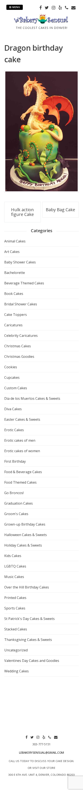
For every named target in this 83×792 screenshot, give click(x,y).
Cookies (10, 367)
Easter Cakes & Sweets (22, 419)
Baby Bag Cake (60, 209)
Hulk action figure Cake (22, 212)
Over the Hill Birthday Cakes (26, 587)
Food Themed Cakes (20, 482)
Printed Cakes (15, 597)
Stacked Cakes (15, 629)
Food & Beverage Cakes (23, 472)
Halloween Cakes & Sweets (25, 534)
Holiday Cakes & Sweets (23, 545)
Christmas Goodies (19, 356)
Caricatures (13, 325)
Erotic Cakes (14, 430)
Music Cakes (14, 576)
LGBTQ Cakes (15, 566)
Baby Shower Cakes (20, 262)
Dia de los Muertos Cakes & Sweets (32, 398)
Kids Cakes (12, 555)
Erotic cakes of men (19, 440)
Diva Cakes (13, 409)
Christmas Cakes (17, 346)
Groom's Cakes (16, 513)
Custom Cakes (15, 388)
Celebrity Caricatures (21, 335)
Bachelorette (14, 272)
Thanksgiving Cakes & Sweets (28, 639)
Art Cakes (12, 251)
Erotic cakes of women (22, 451)
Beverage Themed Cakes (24, 283)
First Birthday (15, 461)
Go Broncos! (14, 492)
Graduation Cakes (18, 503)
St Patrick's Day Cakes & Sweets (29, 618)
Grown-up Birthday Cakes (24, 524)
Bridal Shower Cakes (20, 304)
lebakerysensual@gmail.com (41, 752)
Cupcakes (12, 377)
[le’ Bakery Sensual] (41, 23)
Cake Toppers (15, 314)
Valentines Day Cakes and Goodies (31, 660)
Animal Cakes (15, 241)
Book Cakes (13, 293)
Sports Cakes (14, 608)
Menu (15, 7)
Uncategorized (16, 650)
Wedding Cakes (16, 671)
